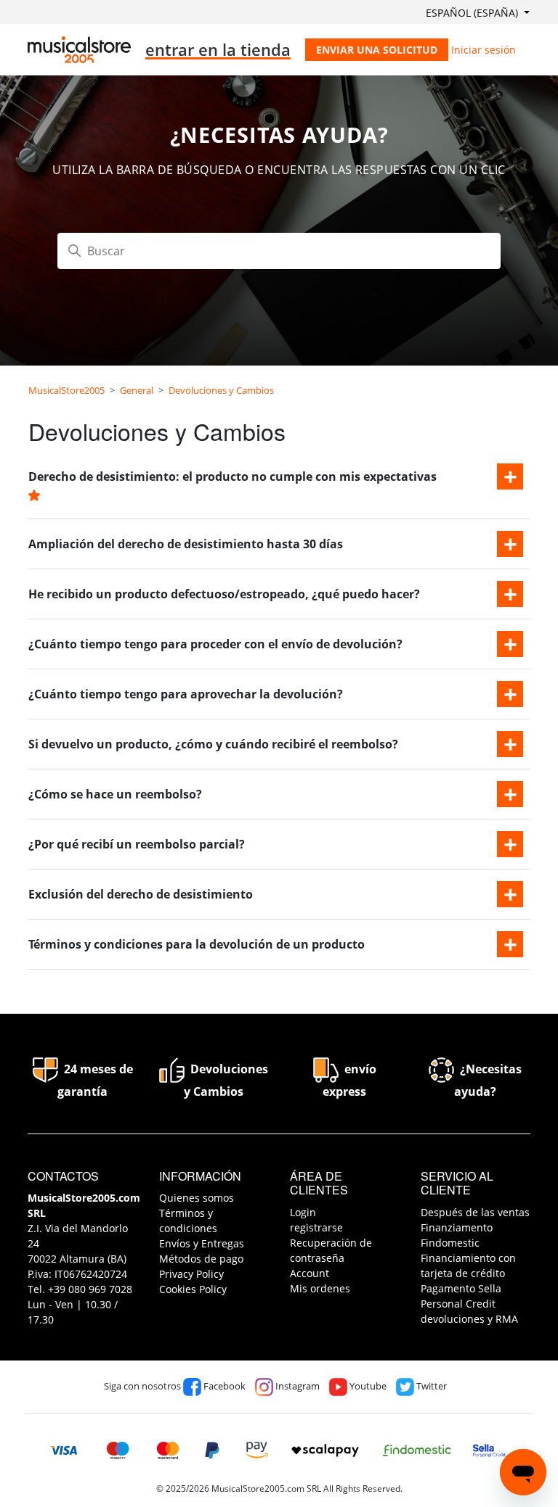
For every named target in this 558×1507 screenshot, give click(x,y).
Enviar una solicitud (376, 50)
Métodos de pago (201, 1259)
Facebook (223, 1385)
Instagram (296, 1385)
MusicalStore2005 (66, 390)
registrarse (316, 1227)
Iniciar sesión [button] (483, 50)
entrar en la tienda (218, 49)
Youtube (367, 1385)
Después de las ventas (475, 1212)
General (136, 390)
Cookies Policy (193, 1289)
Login (303, 1212)
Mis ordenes (320, 1288)
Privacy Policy (191, 1274)
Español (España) (473, 13)
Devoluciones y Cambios (221, 390)
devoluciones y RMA (469, 1319)
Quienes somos (196, 1198)
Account (309, 1273)
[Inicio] (79, 49)
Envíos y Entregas (201, 1243)
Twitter (430, 1385)
